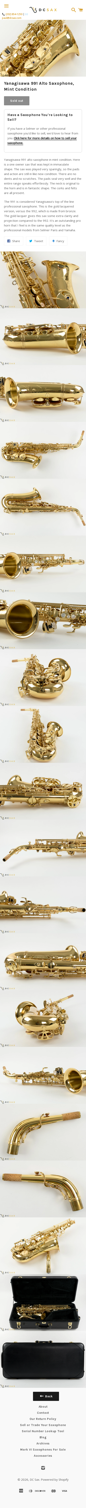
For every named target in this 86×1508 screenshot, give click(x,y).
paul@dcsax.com (11, 18)
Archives (43, 1443)
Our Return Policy (43, 1419)
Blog (43, 1437)
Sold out (16, 101)
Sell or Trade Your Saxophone (43, 1425)
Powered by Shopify (55, 1479)
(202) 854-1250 (14, 14)
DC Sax (34, 1479)
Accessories (43, 1456)
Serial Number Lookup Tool (43, 1431)
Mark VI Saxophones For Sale (43, 1449)
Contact (43, 1413)
